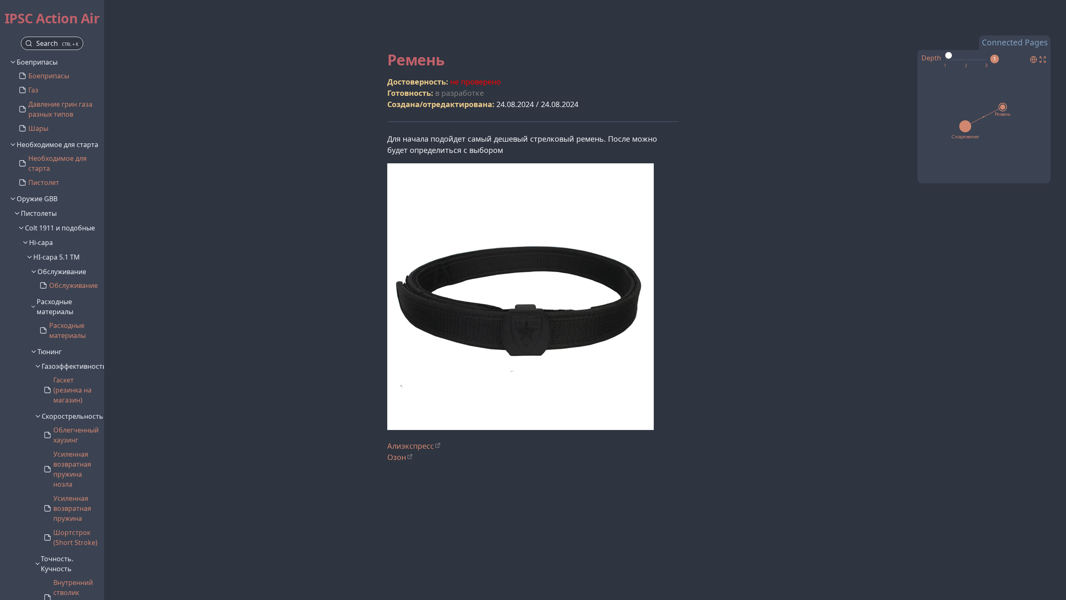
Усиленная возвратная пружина (72, 508)
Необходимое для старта (57, 163)
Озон (396, 457)
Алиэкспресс (410, 446)
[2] (966, 66)
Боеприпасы (48, 75)
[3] (986, 66)
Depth (931, 57)
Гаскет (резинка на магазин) (72, 390)
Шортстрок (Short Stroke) (75, 537)
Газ (33, 90)
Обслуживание (73, 285)
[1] (945, 66)
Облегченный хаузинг (76, 435)
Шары (38, 128)
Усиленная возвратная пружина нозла (72, 469)
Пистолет (43, 182)
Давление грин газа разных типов (60, 109)
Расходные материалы (67, 330)
